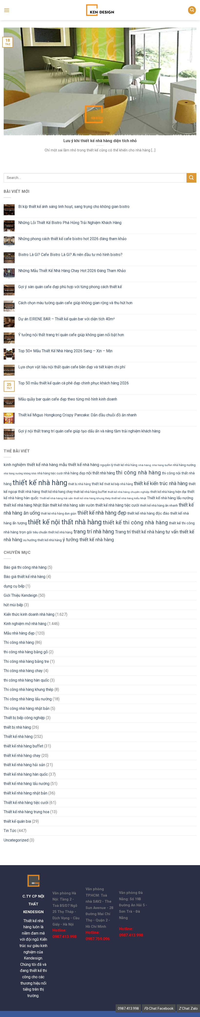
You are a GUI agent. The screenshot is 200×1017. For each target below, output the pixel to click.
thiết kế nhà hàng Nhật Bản (26, 505)
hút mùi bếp (13, 605)
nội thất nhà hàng (100, 473)
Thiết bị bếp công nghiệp (24, 717)
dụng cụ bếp (14, 586)
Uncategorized (16, 840)
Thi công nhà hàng (19, 642)
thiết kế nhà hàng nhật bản (25, 793)
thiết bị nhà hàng (79, 484)
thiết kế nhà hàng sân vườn (72, 505)
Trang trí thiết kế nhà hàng (140, 531)
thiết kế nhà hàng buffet (90, 492)
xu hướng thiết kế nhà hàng (42, 540)
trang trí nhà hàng (93, 531)
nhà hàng (144, 465)
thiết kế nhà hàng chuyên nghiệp (128, 492)
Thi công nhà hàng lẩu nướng (28, 699)
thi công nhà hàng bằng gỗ (26, 652)
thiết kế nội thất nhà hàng (65, 522)
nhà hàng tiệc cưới (50, 473)
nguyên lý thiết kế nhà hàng (118, 465)
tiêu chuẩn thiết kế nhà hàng (52, 532)
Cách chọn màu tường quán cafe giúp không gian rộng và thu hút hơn (75, 303)
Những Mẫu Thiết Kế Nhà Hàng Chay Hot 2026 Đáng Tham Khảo (72, 270)
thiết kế (97, 484)
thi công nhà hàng (138, 472)
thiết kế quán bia (17, 821)
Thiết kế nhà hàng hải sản (56, 498)
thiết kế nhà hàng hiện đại (168, 492)
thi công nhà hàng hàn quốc (26, 680)
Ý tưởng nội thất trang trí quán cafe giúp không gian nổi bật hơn (71, 334)
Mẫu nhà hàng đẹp (19, 633)
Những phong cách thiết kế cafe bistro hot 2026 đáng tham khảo (72, 238)
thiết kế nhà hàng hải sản (24, 765)
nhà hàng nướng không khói (20, 473)
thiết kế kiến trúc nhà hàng (161, 483)
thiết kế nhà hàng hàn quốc (26, 774)
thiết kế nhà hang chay (57, 492)
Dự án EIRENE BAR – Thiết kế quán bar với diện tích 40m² (66, 319)
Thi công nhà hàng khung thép (28, 689)
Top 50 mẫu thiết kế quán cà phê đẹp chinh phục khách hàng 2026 (73, 383)
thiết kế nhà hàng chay (22, 755)
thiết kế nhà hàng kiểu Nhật (128, 498)
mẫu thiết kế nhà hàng (79, 464)
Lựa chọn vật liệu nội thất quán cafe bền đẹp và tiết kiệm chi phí (71, 367)
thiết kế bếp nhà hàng (118, 484)
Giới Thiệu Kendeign (20, 595)
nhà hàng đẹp (74, 473)
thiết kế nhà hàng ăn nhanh (159, 505)
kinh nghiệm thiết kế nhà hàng (31, 464)
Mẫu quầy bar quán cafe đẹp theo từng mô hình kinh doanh (67, 399)
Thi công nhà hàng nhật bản (27, 708)
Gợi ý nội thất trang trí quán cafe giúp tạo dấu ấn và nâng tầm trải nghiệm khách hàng (89, 431)
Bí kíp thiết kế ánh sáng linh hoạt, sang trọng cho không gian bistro (74, 206)
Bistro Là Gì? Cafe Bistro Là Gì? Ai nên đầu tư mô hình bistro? (70, 254)
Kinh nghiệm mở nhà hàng (25, 623)
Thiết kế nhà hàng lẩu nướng (170, 498)
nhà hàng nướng (184, 465)
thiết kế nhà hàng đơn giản (58, 513)
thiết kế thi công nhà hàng (135, 522)
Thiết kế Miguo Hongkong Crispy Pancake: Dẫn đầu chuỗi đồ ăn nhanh (77, 415)
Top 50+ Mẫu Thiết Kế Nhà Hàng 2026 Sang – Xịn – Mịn (65, 351)
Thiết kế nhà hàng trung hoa (26, 812)
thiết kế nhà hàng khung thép (92, 498)
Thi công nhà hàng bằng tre (26, 661)
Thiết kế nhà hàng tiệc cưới (26, 802)
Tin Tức (10, 830)
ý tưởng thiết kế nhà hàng (88, 539)
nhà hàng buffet (162, 465)
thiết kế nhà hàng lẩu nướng (27, 783)
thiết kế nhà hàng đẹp (101, 513)
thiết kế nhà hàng (39, 483)
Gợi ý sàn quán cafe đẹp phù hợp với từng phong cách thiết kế (70, 286)
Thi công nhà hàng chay (23, 670)
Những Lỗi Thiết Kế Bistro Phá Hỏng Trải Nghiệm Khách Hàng (69, 222)
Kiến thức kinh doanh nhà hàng (29, 614)
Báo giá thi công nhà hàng (25, 567)
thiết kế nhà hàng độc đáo (148, 513)
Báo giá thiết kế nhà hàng (24, 576)
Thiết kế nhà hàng (18, 736)
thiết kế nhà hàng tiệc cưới (117, 505)
